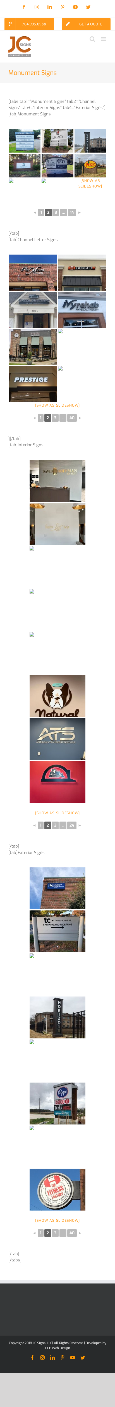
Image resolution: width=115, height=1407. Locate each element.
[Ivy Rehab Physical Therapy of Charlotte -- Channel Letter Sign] (82, 310)
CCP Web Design (57, 1348)
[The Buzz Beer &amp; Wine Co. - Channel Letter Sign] (82, 347)
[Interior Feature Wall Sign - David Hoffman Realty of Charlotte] (57, 481)
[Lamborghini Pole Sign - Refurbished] (57, 974)
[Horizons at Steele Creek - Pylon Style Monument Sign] (57, 1017)
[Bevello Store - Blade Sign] (57, 1147)
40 (72, 418)
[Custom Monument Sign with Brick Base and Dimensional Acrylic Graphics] (57, 190)
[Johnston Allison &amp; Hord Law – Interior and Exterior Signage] (57, 610)
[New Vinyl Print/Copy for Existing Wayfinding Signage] (57, 931)
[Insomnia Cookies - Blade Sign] (57, 1060)
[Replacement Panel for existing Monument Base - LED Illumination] (24, 165)
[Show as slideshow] (57, 405)
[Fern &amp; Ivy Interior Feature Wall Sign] (57, 524)
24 (72, 825)
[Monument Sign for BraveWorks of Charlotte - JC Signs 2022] (24, 190)
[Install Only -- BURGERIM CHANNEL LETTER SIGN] (82, 273)
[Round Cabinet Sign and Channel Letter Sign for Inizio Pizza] (33, 347)
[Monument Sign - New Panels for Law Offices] (57, 165)
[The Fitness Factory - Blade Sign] (57, 1190)
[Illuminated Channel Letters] (33, 384)
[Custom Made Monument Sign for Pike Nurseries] (90, 165)
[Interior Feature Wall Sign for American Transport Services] (57, 739)
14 (72, 212)
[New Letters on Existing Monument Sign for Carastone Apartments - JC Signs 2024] (90, 141)
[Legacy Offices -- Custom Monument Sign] (57, 141)
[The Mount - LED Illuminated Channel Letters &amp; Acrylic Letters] (33, 273)
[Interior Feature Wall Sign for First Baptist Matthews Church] (57, 653)
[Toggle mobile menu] (104, 39)
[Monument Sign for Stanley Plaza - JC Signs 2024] (24, 141)
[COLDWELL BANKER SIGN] (57, 888)
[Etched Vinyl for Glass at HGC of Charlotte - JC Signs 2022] (57, 567)
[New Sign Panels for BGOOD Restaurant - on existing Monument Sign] (57, 1103)
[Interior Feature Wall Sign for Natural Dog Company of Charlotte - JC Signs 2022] (57, 696)
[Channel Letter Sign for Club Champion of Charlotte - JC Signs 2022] (82, 384)
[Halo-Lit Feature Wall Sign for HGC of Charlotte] (57, 782)
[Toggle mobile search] (92, 39)
